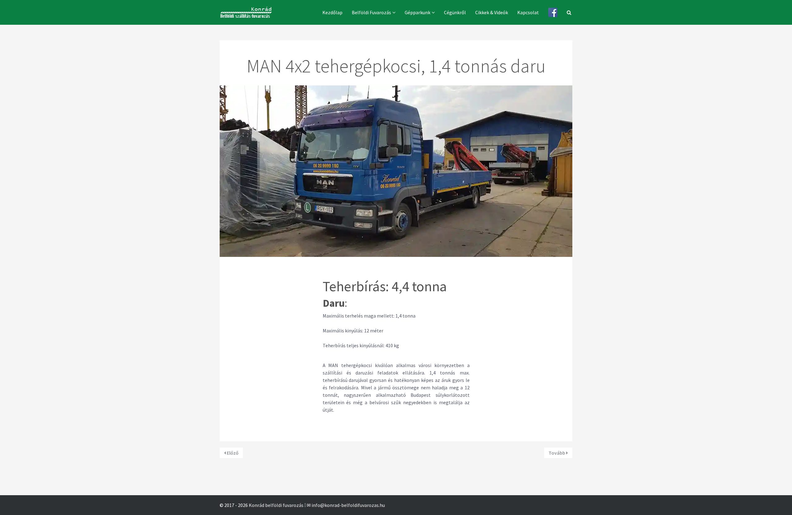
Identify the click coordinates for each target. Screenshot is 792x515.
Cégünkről (455, 12)
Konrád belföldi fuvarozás (276, 505)
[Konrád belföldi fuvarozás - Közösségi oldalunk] (552, 12)
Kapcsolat (528, 12)
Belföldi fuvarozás (371, 12)
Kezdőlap (332, 12)
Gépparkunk (417, 12)
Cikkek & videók (491, 12)
